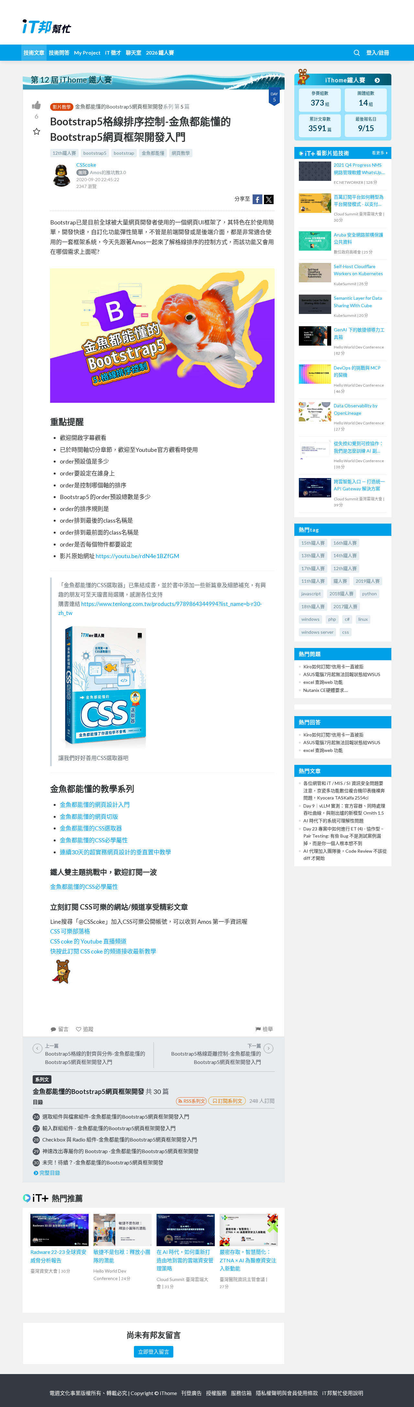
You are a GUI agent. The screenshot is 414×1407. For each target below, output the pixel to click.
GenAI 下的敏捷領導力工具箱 (359, 333)
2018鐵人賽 (342, 593)
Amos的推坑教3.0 (102, 172)
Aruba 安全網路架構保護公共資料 (358, 238)
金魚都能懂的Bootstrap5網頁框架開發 (119, 106)
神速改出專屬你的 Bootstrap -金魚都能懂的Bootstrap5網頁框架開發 (120, 1151)
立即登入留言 (153, 1352)
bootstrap (124, 153)
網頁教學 (181, 153)
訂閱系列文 (230, 1101)
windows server (317, 632)
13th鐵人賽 (313, 555)
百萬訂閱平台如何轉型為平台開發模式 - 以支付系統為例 (359, 201)
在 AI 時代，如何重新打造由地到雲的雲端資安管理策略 (185, 1260)
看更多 (378, 153)
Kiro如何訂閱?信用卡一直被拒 (333, 666)
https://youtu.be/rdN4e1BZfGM (137, 555)
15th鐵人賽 (313, 543)
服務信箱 (241, 1393)
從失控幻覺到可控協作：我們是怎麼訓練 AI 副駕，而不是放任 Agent (359, 447)
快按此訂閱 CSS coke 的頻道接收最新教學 (103, 951)
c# (347, 619)
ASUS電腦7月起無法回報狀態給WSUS (341, 674)
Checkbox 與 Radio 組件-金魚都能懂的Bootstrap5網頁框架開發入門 (119, 1139)
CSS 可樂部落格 (70, 931)
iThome (168, 1393)
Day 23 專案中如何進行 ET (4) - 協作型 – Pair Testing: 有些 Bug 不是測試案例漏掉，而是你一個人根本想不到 (343, 836)
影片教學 (62, 106)
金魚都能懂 (153, 153)
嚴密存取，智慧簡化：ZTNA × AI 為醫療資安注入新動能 (248, 1260)
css (345, 632)
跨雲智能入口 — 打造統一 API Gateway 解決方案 (359, 485)
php (332, 619)
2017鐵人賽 (345, 606)
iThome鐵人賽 (346, 80)
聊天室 (133, 52)
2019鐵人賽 (368, 581)
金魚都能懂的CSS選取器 (91, 828)
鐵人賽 (340, 581)
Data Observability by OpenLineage (355, 409)
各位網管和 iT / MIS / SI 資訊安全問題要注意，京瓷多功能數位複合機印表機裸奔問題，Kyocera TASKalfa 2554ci (344, 790)
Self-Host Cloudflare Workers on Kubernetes (358, 270)
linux (363, 619)
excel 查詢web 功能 (323, 682)
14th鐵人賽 (345, 555)
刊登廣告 (191, 1393)
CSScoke (86, 165)
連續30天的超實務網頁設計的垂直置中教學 (115, 852)
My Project (87, 52)
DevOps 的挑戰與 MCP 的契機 (357, 371)
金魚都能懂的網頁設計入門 (95, 804)
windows (310, 619)
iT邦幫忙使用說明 (342, 1393)
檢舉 (268, 1029)
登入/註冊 (377, 52)
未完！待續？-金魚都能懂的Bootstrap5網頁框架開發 (102, 1162)
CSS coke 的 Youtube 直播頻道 (88, 941)
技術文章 (34, 52)
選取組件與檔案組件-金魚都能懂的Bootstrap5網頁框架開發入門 (115, 1116)
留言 (63, 1029)
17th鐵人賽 (313, 568)
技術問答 (59, 52)
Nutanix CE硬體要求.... (325, 690)
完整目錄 (49, 1173)
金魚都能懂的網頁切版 (89, 816)
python (369, 593)
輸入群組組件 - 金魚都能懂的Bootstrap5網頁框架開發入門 (109, 1128)
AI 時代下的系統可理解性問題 (333, 820)
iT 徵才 (113, 52)
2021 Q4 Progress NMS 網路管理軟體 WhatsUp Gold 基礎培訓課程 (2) (358, 169)
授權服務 (216, 1393)
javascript (311, 593)
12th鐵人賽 (64, 153)
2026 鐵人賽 (160, 52)
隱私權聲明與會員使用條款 (287, 1393)
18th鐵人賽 (313, 606)
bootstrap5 (94, 153)
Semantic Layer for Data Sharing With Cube (358, 301)
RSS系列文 (194, 1101)
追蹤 (88, 1029)
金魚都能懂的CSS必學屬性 (94, 840)
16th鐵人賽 (345, 543)
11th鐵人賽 (313, 581)
